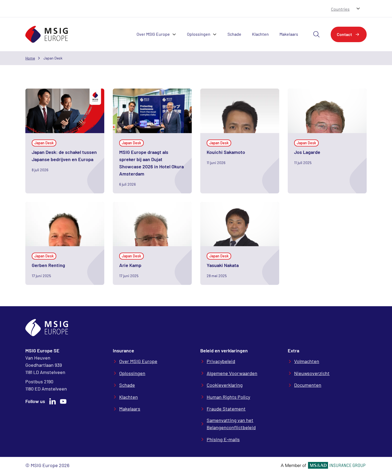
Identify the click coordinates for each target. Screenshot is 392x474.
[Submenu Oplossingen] (216, 34)
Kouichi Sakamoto (226, 152)
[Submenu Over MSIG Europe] (176, 34)
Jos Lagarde (307, 152)
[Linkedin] (52, 401)
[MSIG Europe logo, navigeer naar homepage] (46, 34)
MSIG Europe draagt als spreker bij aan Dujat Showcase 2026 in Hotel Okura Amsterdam (151, 163)
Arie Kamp (130, 265)
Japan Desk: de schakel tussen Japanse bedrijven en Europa (64, 155)
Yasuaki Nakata (223, 265)
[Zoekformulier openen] (316, 34)
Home (30, 58)
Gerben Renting (48, 265)
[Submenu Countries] (358, 8)
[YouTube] (63, 401)
